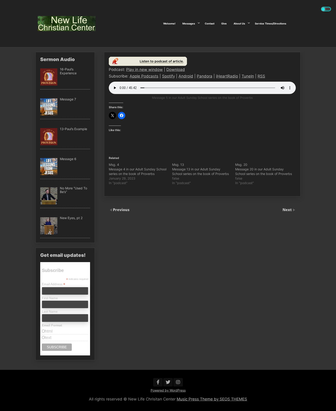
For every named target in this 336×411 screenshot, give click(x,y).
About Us (239, 23)
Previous (121, 209)
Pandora (204, 76)
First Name (50, 298)
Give (224, 23)
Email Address (53, 284)
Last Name (50, 311)
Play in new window (144, 69)
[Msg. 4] (140, 173)
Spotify (168, 76)
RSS (261, 76)
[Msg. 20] (267, 173)
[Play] (148, 65)
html (49, 331)
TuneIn (248, 76)
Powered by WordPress (168, 390)
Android (186, 76)
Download (175, 69)
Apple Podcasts (144, 76)
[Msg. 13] (203, 173)
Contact (209, 23)
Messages (188, 23)
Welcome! (169, 23)
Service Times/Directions (270, 23)
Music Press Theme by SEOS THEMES (212, 399)
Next (288, 209)
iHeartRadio (227, 76)
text (48, 337)
